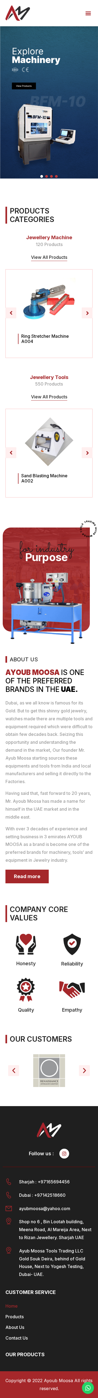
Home (11, 1306)
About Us (14, 1327)
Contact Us (16, 1338)
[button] (88, 12)
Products (14, 1316)
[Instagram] (64, 1154)
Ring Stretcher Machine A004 (45, 338)
